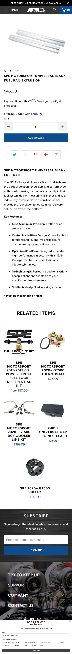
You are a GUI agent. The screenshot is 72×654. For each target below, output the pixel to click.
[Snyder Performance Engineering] (36, 10)
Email (3, 632)
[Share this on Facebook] (25, 154)
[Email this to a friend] (56, 154)
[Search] (56, 10)
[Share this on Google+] (46, 154)
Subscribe (36, 650)
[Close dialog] (70, 621)
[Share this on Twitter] (14, 154)
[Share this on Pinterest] (35, 154)
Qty (6, 118)
